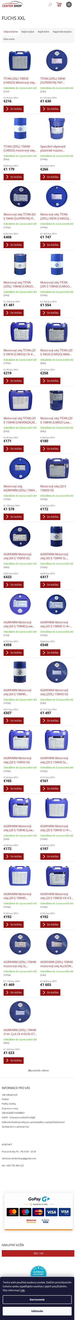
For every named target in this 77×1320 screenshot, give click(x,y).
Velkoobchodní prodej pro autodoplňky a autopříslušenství (33, 1122)
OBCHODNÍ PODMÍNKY (13, 1113)
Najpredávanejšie (62, 32)
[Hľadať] (50, 4)
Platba (5, 1099)
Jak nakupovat (9, 1095)
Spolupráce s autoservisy (15, 1127)
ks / (38, 1253)
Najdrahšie (43, 32)
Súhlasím (37, 1311)
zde (22, 1290)
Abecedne (9, 39)
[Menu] (69, 4)
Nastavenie (37, 1300)
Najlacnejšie (27, 32)
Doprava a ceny (10, 1108)
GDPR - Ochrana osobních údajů (18, 1117)
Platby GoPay (9, 1104)
